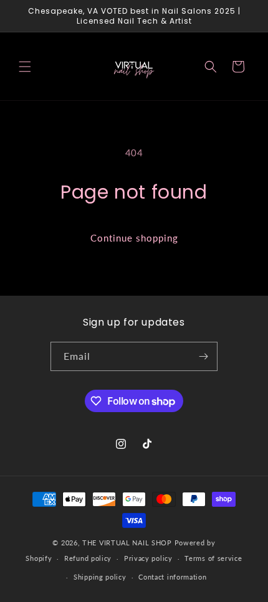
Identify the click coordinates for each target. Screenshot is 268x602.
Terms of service (213, 558)
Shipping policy (100, 577)
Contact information (172, 577)
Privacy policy (148, 558)
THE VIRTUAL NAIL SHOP (127, 543)
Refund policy (88, 558)
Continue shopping (134, 237)
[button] (25, 66)
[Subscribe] (203, 356)
